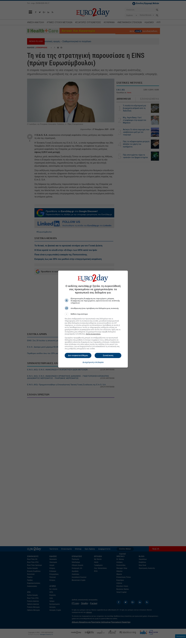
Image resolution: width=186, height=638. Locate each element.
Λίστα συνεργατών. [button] (93, 334)
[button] (93, 314)
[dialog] (93, 319)
